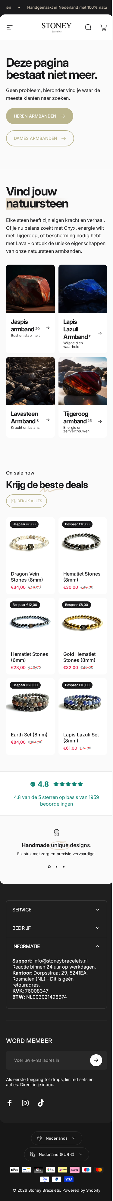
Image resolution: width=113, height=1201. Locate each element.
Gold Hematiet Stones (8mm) (79, 657)
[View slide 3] (63, 867)
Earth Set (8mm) (29, 735)
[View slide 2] (56, 867)
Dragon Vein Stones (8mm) (27, 577)
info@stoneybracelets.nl (60, 957)
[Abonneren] (92, 1057)
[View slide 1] (49, 867)
